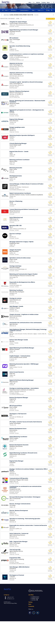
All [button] (2, 10)
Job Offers (31, 594)
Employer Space (35, 598)
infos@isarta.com (10, 598)
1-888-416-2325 (10, 597)
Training (43, 2)
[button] (30, 2)
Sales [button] (6, 10)
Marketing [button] (13, 10)
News (48, 2)
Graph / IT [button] (40, 10)
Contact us (6, 594)
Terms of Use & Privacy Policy (10, 603)
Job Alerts (33, 599)
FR (51, 2)
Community (31, 606)
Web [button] (33, 10)
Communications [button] (24, 10)
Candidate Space (35, 596)
